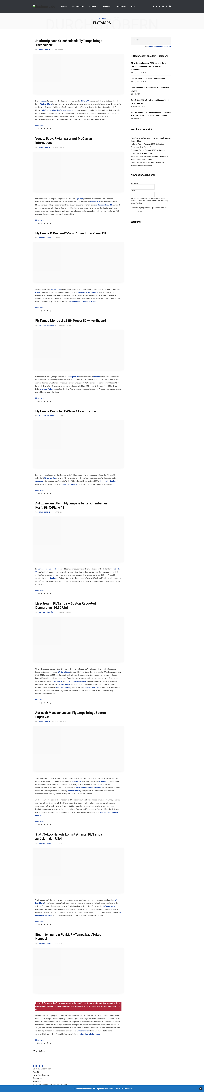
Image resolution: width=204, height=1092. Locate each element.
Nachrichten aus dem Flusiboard (150, 56)
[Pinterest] (47, 128)
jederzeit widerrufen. (160, 208)
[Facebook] (33, 1066)
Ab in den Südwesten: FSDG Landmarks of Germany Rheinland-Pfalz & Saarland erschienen (148, 66)
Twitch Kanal (57, 681)
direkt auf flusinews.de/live (76, 681)
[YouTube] (42, 1066)
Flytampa (79, 199)
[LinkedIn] (50, 128)
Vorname (134, 183)
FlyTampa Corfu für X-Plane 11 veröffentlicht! (67, 411)
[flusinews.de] (44, 6)
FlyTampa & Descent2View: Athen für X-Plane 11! (70, 233)
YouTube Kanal (64, 684)
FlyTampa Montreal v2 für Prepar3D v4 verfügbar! (70, 321)
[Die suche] (168, 6)
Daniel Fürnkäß (47, 612)
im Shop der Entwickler (104, 205)
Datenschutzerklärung (160, 201)
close (200, 1088)
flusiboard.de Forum (91, 687)
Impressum (37, 1081)
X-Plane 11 (85, 101)
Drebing (134, 150)
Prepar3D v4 (95, 202)
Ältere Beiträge (39, 1051)
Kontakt (36, 1072)
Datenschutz (37, 1078)
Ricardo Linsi (45, 238)
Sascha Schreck (47, 325)
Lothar (133, 144)
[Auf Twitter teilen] (44, 128)
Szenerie (96, 377)
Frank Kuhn (44, 49)
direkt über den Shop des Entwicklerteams (56, 110)
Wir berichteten (46, 104)
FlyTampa (42, 101)
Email (133, 191)
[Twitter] (36, 1066)
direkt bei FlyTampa (47, 389)
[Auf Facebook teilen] (41, 128)
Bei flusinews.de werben (42, 1069)
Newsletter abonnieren (41, 1075)
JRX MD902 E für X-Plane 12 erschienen (148, 79)
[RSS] (39, 1066)
